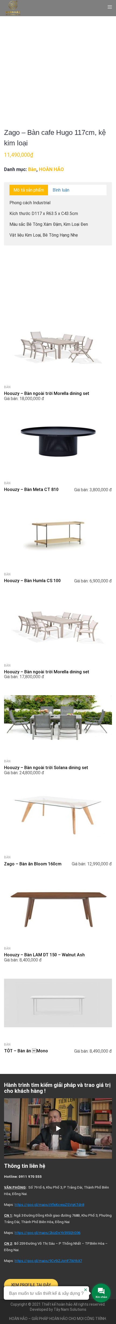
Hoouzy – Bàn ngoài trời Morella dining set (46, 393)
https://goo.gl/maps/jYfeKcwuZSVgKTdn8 (49, 1205)
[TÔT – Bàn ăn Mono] (58, 1037)
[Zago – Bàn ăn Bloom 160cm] (58, 850)
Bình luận (61, 190)
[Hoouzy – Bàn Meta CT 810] (58, 476)
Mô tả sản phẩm (28, 190)
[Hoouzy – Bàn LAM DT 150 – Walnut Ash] (58, 941)
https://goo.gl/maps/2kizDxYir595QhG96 (47, 1233)
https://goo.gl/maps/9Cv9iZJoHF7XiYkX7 (48, 1261)
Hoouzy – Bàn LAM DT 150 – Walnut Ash (44, 954)
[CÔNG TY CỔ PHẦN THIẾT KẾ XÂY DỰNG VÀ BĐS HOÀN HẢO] (12, 7)
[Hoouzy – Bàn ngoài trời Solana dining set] (58, 754)
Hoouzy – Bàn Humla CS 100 (32, 580)
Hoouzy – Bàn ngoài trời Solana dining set (46, 767)
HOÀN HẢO (51, 169)
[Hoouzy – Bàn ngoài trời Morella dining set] (58, 380)
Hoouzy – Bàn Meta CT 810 (31, 489)
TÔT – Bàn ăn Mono (26, 1050)
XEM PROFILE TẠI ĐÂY (31, 1284)
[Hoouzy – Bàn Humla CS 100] (58, 567)
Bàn (32, 169)
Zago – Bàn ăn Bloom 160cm (33, 863)
